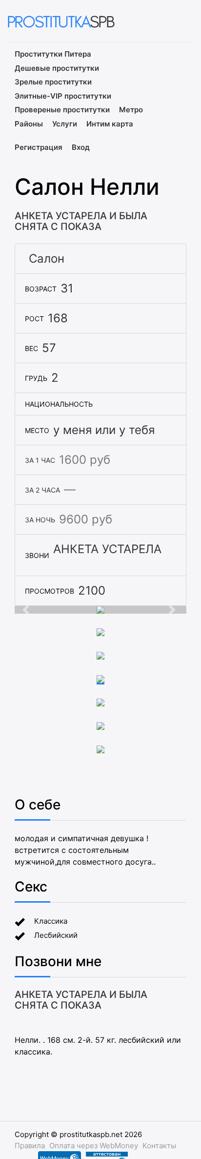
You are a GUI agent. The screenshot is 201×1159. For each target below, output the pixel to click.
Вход (81, 147)
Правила (30, 1145)
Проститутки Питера (53, 54)
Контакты (159, 1145)
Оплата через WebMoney (93, 1145)
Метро (131, 109)
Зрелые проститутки (53, 81)
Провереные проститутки (62, 109)
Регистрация (38, 147)
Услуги (64, 123)
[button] (27, 610)
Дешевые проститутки (57, 68)
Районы (29, 123)
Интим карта (109, 123)
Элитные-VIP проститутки (63, 96)
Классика (50, 921)
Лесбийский (56, 935)
